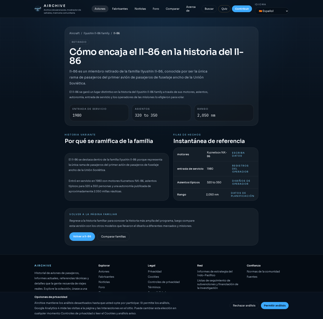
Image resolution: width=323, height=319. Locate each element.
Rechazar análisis (244, 305)
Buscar (209, 8)
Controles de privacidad (164, 282)
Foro (156, 8)
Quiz (224, 8)
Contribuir (242, 8)
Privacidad (155, 271)
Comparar (172, 8)
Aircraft (74, 33)
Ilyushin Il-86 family (97, 33)
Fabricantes (120, 8)
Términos (154, 287)
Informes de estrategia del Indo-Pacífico (215, 273)
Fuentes (252, 276)
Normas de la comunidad (263, 271)
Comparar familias (113, 236)
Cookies (153, 276)
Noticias (140, 8)
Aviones (100, 8)
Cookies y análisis (116, 313)
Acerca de (191, 8)
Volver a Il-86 (82, 236)
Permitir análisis (275, 305)
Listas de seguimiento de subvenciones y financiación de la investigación (217, 284)
